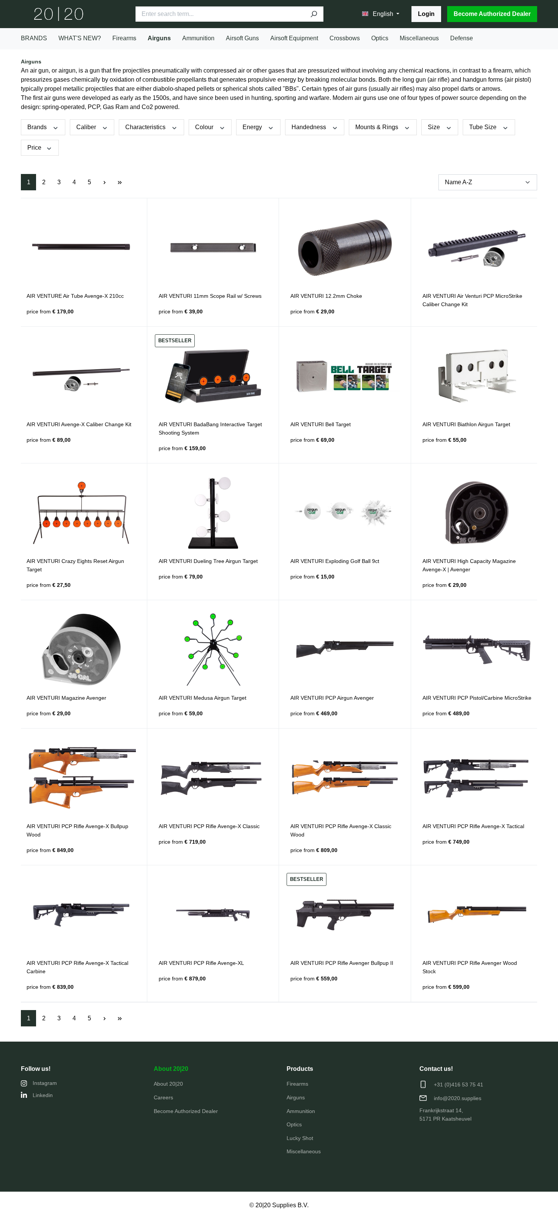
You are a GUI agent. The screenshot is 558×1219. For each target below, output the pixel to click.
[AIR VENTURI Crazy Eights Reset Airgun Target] (81, 513)
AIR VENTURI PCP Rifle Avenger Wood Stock (469, 967)
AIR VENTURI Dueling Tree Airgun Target (208, 561)
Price (35, 147)
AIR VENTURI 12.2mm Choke (326, 296)
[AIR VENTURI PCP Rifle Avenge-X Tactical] (477, 778)
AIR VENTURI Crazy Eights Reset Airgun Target (75, 565)
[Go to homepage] (59, 14)
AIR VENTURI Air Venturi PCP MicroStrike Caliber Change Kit (472, 300)
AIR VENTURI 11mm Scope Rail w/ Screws (210, 296)
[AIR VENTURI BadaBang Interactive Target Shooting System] (213, 376)
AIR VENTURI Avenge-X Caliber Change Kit (79, 424)
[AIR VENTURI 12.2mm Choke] (345, 248)
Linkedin (43, 1095)
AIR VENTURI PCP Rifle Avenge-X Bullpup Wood (77, 830)
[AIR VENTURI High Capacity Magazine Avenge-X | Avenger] (477, 513)
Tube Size (483, 127)
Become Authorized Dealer (492, 14)
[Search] (313, 14)
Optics (294, 1124)
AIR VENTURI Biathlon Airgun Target (466, 424)
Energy (253, 127)
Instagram (45, 1083)
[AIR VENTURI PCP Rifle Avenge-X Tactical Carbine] (81, 915)
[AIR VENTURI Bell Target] (345, 376)
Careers (163, 1097)
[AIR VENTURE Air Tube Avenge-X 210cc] (81, 248)
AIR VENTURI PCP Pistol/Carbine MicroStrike (476, 698)
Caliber (87, 127)
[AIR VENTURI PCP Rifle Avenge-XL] (213, 915)
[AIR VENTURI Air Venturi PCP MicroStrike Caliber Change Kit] (477, 248)
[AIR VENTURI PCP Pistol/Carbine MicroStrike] (477, 650)
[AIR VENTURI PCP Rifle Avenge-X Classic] (213, 778)
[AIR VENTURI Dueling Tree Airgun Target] (213, 513)
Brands (37, 127)
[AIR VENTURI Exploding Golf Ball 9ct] (345, 513)
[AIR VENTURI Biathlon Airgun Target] (477, 376)
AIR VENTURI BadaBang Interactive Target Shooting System (210, 428)
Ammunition (301, 1111)
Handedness (310, 127)
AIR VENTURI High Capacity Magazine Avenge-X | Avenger (469, 565)
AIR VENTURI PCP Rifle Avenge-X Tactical (473, 826)
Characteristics (146, 127)
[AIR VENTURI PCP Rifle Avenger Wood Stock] (477, 915)
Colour (205, 127)
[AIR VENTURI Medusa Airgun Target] (213, 650)
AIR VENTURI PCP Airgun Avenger (332, 698)
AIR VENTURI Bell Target (320, 424)
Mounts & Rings (377, 127)
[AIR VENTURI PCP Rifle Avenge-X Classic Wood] (345, 778)
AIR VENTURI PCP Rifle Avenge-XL (201, 963)
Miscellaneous (304, 1151)
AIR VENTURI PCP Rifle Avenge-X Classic (209, 826)
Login (426, 14)
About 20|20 (171, 1069)
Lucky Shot (300, 1138)
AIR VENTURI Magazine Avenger (66, 698)
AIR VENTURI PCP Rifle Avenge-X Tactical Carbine (77, 967)
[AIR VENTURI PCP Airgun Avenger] (345, 650)
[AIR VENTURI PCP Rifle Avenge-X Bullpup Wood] (81, 778)
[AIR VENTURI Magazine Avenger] (81, 650)
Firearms (297, 1084)
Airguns (296, 1097)
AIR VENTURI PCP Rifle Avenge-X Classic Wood (340, 830)
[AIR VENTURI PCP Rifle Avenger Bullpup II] (345, 915)
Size (434, 127)
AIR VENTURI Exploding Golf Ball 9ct (334, 561)
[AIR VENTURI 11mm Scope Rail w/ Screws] (213, 248)
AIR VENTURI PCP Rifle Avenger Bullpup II (341, 963)
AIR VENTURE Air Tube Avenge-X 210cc (75, 296)
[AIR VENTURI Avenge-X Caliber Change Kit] (81, 376)
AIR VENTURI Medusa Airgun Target (202, 698)
